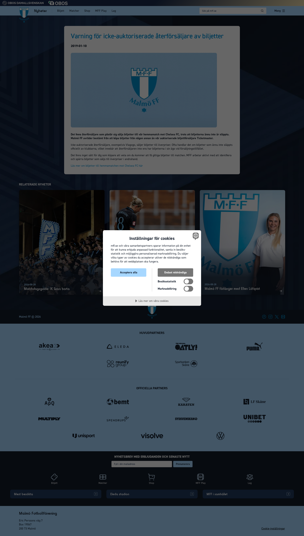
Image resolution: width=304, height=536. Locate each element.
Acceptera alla (128, 272)
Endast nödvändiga (175, 272)
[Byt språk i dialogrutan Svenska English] (195, 236)
